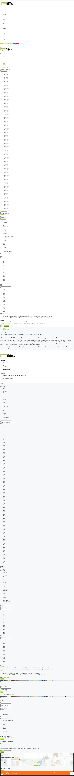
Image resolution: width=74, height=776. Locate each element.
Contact (4, 28)
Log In (14, 741)
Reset (2, 677)
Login (4, 33)
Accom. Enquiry (10, 43)
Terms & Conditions (11, 737)
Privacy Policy (5, 370)
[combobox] (37, 141)
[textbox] (5, 257)
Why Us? (4, 14)
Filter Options (4, 213)
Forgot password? (3, 690)
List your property (6, 65)
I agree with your (8, 737)
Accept (1, 774)
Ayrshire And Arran (6, 330)
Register (4, 39)
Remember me (4, 689)
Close (5, 770)
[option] (5, 73)
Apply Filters (6, 677)
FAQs (4, 19)
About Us (4, 363)
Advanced (2, 567)
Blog (4, 23)
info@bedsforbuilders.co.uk (8, 378)
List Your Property (3, 43)
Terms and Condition (6, 369)
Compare (2, 770)
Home (4, 9)
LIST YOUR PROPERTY (23, 348)
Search (2, 214)
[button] (3, 71)
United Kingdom (6, 329)
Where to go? (2, 69)
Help (3, 365)
